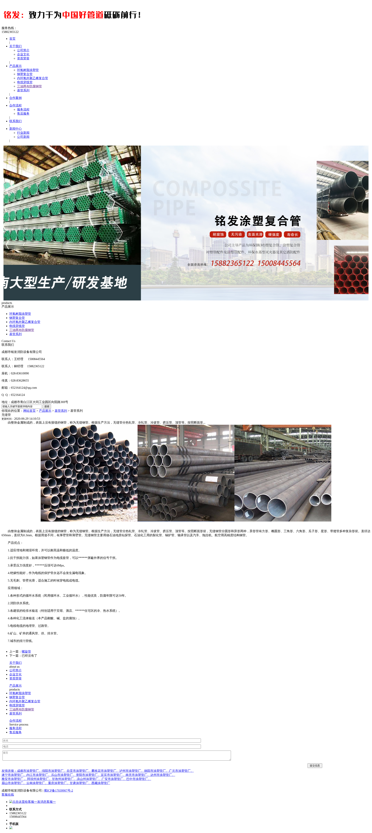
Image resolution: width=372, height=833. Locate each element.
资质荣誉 (23, 58)
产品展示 (15, 66)
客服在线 (8, 794)
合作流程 (15, 105)
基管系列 (23, 90)
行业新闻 (23, 132)
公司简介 (23, 50)
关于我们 (15, 46)
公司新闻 (23, 136)
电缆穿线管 (25, 82)
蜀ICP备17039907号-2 (58, 790)
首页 (12, 38)
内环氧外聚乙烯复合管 (32, 78)
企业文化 (23, 54)
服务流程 (23, 109)
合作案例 (15, 98)
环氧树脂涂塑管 (28, 70)
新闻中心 (15, 128)
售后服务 (23, 113)
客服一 (51, 801)
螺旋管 (26, 651)
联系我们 (15, 121)
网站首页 (29, 410)
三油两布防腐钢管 (29, 86)
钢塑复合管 (25, 74)
